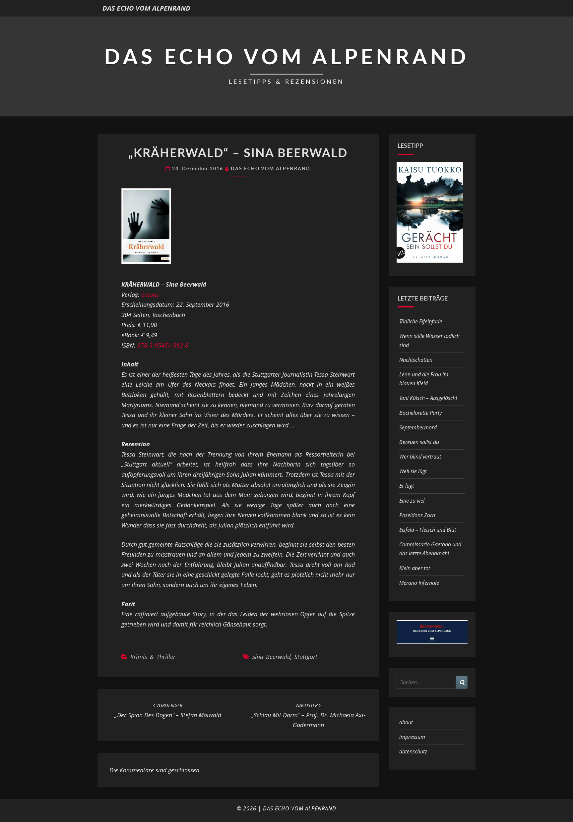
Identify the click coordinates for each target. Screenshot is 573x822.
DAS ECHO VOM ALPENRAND (146, 8)
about (406, 722)
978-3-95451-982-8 (162, 345)
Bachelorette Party (420, 412)
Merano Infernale (419, 582)
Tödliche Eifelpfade (420, 321)
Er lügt (406, 485)
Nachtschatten (415, 359)
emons (150, 295)
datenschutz (413, 751)
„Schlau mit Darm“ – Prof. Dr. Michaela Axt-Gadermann (308, 715)
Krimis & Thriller (152, 657)
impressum (412, 736)
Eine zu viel (411, 500)
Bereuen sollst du (419, 442)
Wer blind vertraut (420, 456)
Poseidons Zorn (417, 515)
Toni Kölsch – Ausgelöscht (428, 398)
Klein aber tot (414, 568)
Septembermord (418, 427)
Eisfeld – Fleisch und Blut (427, 529)
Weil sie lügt (413, 471)
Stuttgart (305, 657)
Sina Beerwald (271, 657)
